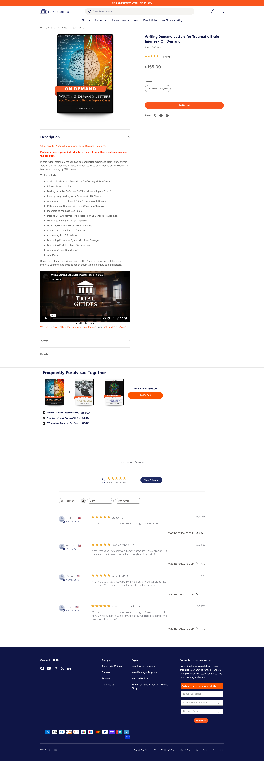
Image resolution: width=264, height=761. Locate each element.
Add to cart (184, 105)
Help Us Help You (140, 750)
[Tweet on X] (155, 115)
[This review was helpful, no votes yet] (197, 533)
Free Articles (150, 20)
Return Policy (184, 750)
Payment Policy (201, 750)
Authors (99, 20)
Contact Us (108, 684)
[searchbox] (69, 500)
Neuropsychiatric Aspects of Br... (63, 418)
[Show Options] (218, 702)
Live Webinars (118, 20)
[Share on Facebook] (161, 115)
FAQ (154, 750)
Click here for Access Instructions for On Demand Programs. (73, 145)
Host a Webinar (140, 678)
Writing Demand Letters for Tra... (63, 412)
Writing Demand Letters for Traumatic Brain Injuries (68, 327)
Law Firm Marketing (171, 20)
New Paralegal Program (144, 672)
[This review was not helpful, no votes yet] (202, 533)
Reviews (106, 678)
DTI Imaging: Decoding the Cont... (63, 423)
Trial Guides (108, 327)
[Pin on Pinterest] (167, 115)
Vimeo (122, 327)
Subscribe (201, 720)
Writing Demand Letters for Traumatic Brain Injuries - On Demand (66, 28)
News (136, 20)
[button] (221, 11)
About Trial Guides (112, 666)
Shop (84, 20)
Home (42, 28)
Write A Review (151, 480)
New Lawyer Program (143, 666)
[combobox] (140, 11)
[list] (85, 77)
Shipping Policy (167, 750)
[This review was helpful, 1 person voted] (197, 563)
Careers (106, 672)
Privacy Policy (218, 750)
